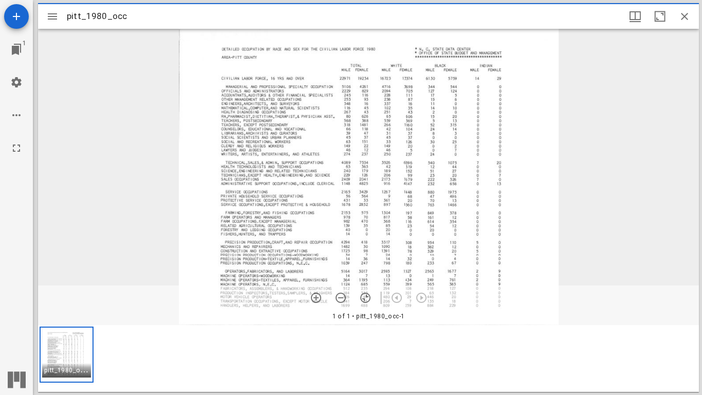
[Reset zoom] (365, 297)
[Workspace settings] (16, 82)
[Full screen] (16, 148)
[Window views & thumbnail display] (635, 16)
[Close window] (684, 16)
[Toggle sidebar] (52, 16)
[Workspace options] (16, 115)
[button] (66, 354)
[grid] (368, 358)
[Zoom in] (316, 297)
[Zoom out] (340, 297)
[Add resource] (16, 16)
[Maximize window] (660, 16)
